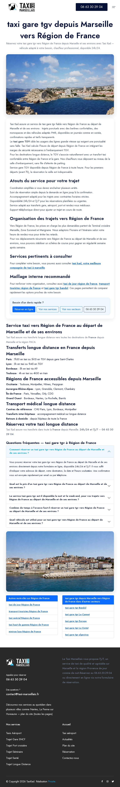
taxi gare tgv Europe (76, 621)
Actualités (67, 739)
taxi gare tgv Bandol (75, 607)
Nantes (34, 709)
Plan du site (68, 745)
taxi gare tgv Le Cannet (77, 614)
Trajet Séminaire (14, 752)
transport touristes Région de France (28, 611)
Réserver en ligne (24, 309)
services (27, 704)
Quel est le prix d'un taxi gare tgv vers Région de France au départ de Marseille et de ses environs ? (58, 485)
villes (18, 709)
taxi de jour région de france (80, 284)
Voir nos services (48, 309)
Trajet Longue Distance (18, 764)
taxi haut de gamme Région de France (29, 624)
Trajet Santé (12, 758)
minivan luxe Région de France (25, 631)
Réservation (68, 752)
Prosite (51, 781)
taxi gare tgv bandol (56, 288)
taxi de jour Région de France (24, 604)
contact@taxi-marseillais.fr (22, 694)
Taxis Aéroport (13, 733)
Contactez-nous (70, 758)
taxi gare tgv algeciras (77, 634)
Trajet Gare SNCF (15, 739)
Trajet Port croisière (16, 745)
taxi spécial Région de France (24, 618)
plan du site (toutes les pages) (37, 714)
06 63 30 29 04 (92, 7)
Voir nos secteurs (71, 309)
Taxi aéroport (69, 733)
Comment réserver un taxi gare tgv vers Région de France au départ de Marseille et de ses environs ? (56, 451)
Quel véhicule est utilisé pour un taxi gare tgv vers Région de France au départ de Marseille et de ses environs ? (56, 521)
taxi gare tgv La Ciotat (76, 628)
